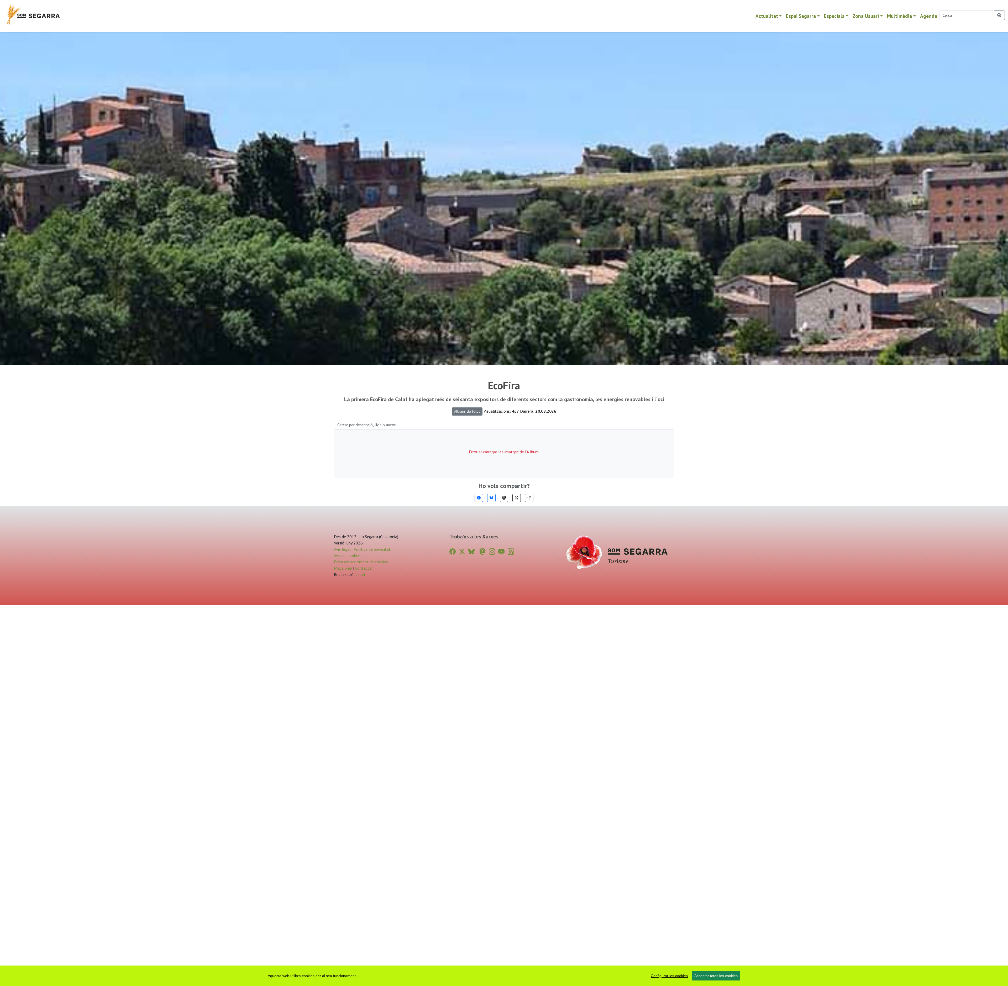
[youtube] (501, 552)
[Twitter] (516, 498)
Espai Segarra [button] (801, 16)
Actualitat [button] (766, 16)
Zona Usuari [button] (866, 16)
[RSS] (511, 552)
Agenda (928, 16)
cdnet (360, 574)
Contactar (364, 568)
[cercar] (999, 15)
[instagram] (492, 552)
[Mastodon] (504, 498)
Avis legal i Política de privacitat (362, 549)
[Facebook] (479, 498)
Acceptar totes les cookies (716, 976)
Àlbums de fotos (467, 411)
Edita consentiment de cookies (361, 561)
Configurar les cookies (669, 976)
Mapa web (343, 568)
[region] (504, 976)
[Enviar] (529, 498)
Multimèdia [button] (899, 16)
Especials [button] (834, 16)
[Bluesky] (491, 498)
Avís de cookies (347, 555)
